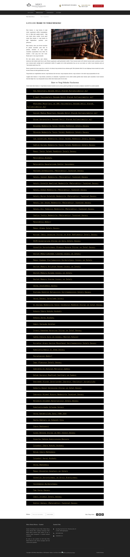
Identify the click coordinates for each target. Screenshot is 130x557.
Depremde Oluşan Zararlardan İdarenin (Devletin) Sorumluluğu (64, 382)
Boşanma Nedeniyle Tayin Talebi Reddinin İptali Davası (61, 126)
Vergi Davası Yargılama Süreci (48, 298)
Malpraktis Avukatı (42, 158)
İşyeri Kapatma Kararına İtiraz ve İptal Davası (57, 330)
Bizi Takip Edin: (89, 514)
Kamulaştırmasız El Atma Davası (49, 350)
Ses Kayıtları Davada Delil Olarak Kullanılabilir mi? (60, 91)
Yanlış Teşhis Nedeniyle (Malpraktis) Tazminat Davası (60, 215)
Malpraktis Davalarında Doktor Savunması (53, 164)
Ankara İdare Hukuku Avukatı (47, 311)
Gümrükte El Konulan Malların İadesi (51, 369)
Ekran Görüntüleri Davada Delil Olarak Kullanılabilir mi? (62, 119)
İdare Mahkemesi (41, 426)
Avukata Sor (99, 5)
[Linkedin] (102, 514)
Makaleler (39, 12)
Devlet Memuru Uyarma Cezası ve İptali (52, 279)
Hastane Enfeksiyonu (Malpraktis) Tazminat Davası (58, 171)
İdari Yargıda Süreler (44, 324)
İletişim (58, 12)
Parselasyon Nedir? (42, 356)
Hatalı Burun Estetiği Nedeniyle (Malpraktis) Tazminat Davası (64, 196)
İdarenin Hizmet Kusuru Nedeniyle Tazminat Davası (58, 394)
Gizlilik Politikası (100, 552)
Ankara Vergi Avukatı (43, 318)
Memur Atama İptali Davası (46, 228)
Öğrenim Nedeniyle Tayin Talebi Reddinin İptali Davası (61, 132)
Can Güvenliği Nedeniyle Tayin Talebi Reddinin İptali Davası (64, 139)
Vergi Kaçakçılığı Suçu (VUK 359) (50, 414)
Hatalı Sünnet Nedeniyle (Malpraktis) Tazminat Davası (60, 177)
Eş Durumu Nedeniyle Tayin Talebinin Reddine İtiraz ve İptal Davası (68, 305)
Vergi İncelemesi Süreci (45, 286)
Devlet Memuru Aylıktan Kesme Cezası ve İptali (57, 266)
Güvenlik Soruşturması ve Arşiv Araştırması (55, 477)
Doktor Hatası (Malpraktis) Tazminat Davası (55, 503)
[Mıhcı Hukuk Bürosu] (36, 5)
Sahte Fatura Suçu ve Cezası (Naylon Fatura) (55, 337)
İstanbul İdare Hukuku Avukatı (48, 445)
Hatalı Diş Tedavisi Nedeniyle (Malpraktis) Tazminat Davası (63, 209)
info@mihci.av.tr (59, 535)
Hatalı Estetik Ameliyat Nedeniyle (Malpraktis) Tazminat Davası (65, 183)
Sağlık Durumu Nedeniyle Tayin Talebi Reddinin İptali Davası (64, 145)
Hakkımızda (50, 12)
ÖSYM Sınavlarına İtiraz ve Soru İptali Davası (57, 241)
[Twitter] (97, 514)
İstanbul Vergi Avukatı (44, 458)
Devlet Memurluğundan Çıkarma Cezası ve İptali (57, 254)
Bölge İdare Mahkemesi (44, 452)
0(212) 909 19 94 (86, 5)
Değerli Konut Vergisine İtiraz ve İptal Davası (57, 388)
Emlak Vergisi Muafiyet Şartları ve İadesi (54, 375)
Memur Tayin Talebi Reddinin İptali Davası (54, 151)
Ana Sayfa (30, 12)
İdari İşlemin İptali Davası (47, 497)
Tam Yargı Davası (41, 490)
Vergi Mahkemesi (41, 465)
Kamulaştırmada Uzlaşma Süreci (48, 407)
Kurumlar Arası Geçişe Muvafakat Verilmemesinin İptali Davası (64, 343)
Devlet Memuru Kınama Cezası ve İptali (52, 273)
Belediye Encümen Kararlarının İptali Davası (55, 401)
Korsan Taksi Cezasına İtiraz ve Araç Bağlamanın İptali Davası (65, 235)
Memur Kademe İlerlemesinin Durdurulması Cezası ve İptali (62, 260)
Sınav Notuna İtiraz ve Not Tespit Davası (54, 433)
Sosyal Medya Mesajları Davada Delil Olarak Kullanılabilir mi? (65, 113)
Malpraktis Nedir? (42, 222)
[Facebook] (100, 514)
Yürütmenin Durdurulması (45, 484)
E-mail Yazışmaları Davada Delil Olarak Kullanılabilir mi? (63, 97)
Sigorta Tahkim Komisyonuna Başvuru (51, 439)
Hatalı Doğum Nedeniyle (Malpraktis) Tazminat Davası (60, 190)
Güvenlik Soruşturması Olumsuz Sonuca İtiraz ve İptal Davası (64, 247)
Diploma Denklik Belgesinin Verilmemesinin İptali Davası (62, 292)
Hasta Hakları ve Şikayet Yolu (48, 420)
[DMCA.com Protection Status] (68, 552)
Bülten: (28, 514)
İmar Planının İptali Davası (47, 362)
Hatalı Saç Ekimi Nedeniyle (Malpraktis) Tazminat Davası (62, 203)
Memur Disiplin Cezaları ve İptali (50, 471)
